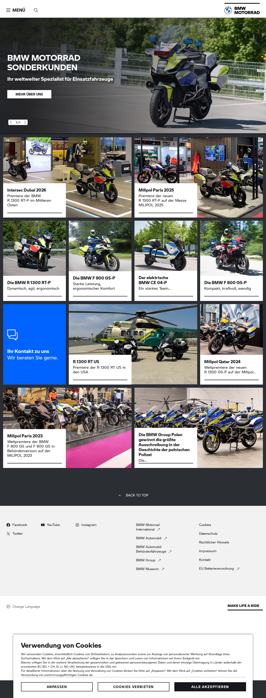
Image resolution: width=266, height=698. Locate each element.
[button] (15, 10)
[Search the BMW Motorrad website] (35, 9)
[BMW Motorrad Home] (242, 10)
